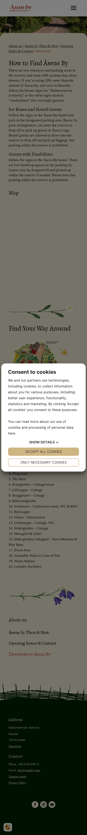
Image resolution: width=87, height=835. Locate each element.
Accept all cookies (43, 451)
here (11, 433)
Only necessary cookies (43, 462)
